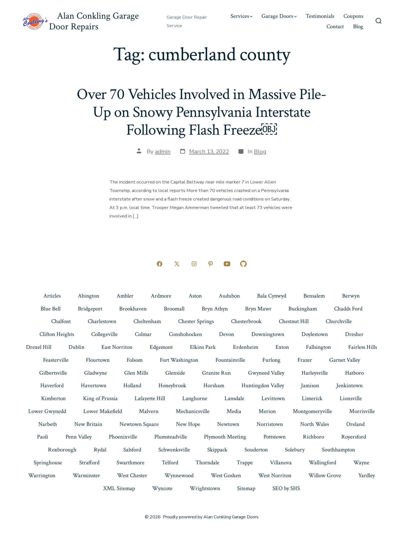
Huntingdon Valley (263, 385)
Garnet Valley (344, 360)
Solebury (295, 449)
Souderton (256, 449)
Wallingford (322, 462)
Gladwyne (95, 373)
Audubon (229, 295)
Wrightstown (205, 488)
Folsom (135, 360)
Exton (282, 347)
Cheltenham (147, 321)
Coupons (353, 16)
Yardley (366, 475)
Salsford (132, 449)
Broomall (174, 308)
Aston (195, 295)
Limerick (312, 398)
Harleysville (315, 373)
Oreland (355, 424)
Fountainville (230, 360)
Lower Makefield (102, 411)
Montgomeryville (312, 411)
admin (163, 151)
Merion (267, 411)
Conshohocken (185, 334)
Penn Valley (79, 436)
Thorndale (207, 462)
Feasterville (56, 360)
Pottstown (274, 436)
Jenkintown (349, 385)
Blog (358, 26)
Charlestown (102, 321)
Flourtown (98, 360)
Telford (170, 462)
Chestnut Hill (294, 321)
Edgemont (161, 347)
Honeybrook (172, 385)
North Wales (314, 424)
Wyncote (162, 488)
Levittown (273, 398)
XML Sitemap (119, 488)
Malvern (148, 411)
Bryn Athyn (215, 308)
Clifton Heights (56, 334)
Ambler (125, 295)
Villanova (281, 462)
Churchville (339, 321)
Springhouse (48, 462)
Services (240, 16)
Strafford (89, 462)
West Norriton (274, 475)
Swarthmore (130, 462)
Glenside (175, 373)
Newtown (228, 424)
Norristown (270, 424)
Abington (88, 295)
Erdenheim (245, 347)
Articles (52, 295)
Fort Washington (179, 360)
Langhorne (194, 398)
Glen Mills (136, 373)
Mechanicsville (192, 411)
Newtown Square (139, 424)
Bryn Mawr (258, 308)
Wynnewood (179, 475)
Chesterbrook (246, 321)
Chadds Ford (348, 308)
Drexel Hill (38, 347)
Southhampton (338, 449)
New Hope (188, 424)
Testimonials (320, 16)
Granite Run (216, 373)
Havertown (93, 385)
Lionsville (351, 398)
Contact (335, 26)
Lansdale (234, 398)
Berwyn (351, 295)
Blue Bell (51, 308)
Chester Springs (196, 321)
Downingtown (267, 334)
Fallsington (318, 347)
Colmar (143, 334)
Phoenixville (123, 436)
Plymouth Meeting (225, 436)
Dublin (76, 347)
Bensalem (314, 295)
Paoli (42, 436)
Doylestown (315, 334)
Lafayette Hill (150, 398)
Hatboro (354, 373)
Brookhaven (133, 308)
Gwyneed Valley (266, 373)
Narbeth (47, 424)
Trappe (245, 462)
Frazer (304, 360)
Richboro (313, 436)
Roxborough (62, 449)
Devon (226, 334)
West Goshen (226, 475)
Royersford (353, 436)
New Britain (88, 424)
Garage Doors (277, 16)
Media (234, 411)
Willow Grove (324, 475)
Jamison (310, 385)
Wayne (361, 462)
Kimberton (53, 398)
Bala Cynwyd (271, 295)
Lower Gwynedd (47, 411)
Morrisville (362, 411)
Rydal (100, 449)
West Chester (132, 475)
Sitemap (246, 488)
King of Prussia (100, 398)
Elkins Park (203, 347)
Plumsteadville (170, 436)
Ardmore (161, 295)
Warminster (86, 475)
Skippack (217, 449)
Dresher (354, 334)
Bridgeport (90, 308)
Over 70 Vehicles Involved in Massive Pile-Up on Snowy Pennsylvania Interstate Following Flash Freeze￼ (201, 112)
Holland (132, 385)
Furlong (271, 360)
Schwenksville (174, 449)
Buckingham (302, 308)
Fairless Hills (362, 347)
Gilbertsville (53, 373)
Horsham (213, 385)
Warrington (41, 475)
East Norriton (116, 347)
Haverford (52, 385)
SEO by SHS (286, 488)
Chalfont (61, 321)
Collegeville (104, 334)
